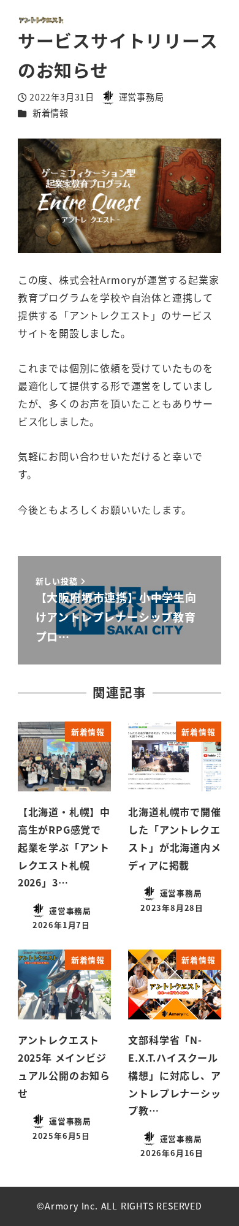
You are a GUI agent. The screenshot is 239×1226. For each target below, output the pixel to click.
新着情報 (50, 113)
